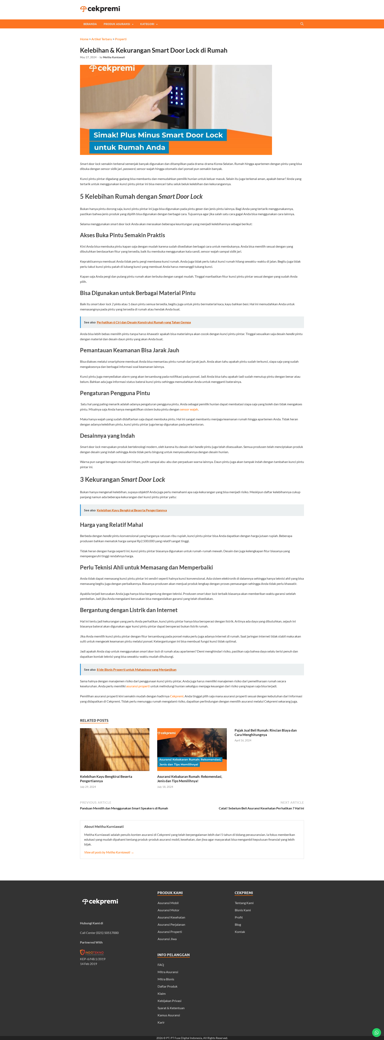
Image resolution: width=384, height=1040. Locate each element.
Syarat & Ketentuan (171, 1008)
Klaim (162, 993)
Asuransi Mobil (168, 903)
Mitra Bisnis (166, 979)
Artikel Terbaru (101, 39)
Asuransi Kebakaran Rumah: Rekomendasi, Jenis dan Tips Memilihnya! (189, 778)
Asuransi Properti (170, 932)
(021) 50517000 (107, 933)
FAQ (161, 965)
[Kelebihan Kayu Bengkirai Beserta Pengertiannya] (114, 772)
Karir (161, 1022)
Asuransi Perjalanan (171, 924)
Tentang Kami (244, 903)
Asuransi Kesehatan (171, 917)
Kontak (240, 932)
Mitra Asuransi (168, 972)
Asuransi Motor (168, 910)
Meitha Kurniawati (114, 57)
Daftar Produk (167, 986)
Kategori (147, 24)
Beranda (90, 24)
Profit (239, 917)
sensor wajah (189, 409)
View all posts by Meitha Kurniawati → (109, 852)
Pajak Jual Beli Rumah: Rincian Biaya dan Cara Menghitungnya (266, 732)
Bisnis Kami (243, 910)
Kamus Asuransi (169, 1015)
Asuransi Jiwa (167, 939)
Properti (121, 39)
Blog (238, 924)
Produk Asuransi (117, 24)
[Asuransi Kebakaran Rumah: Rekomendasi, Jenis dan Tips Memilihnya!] (192, 772)
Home (84, 39)
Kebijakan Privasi (169, 1001)
